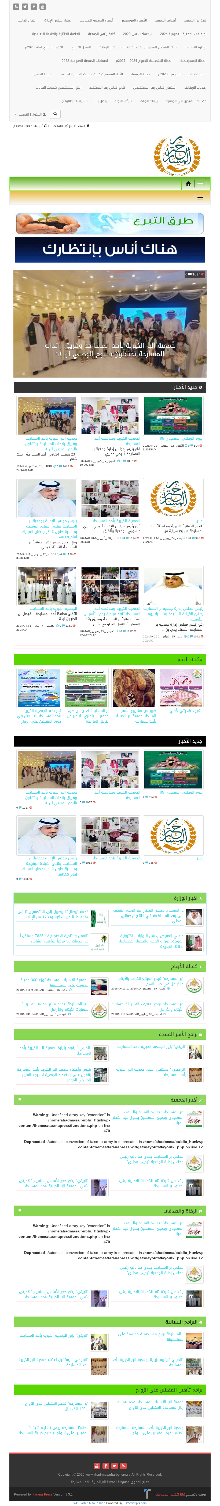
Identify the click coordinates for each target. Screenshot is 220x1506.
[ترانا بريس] (147, 1494)
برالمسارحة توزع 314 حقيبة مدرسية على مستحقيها (151, 1337)
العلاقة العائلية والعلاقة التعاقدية (56, 34)
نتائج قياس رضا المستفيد (107, 88)
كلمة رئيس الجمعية (101, 34)
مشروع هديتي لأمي (187, 710)
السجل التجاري (81, 47)
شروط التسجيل (42, 74)
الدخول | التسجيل (29, 114)
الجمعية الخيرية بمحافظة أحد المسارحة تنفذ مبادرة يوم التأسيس (112, 611)
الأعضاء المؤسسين (134, 20)
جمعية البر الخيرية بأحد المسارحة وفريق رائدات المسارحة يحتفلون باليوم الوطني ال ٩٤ (110, 349)
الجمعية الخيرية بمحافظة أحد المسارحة (117, 441)
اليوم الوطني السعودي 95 (182, 438)
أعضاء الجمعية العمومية (96, 20)
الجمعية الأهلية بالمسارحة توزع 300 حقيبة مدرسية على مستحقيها (54, 982)
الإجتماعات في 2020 (137, 34)
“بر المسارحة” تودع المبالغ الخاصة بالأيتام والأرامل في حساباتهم (151, 981)
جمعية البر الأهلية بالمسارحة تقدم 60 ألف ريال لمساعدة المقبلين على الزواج (150, 1405)
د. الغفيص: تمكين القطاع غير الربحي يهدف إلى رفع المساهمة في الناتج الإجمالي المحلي (148, 916)
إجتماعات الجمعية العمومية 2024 (183, 34)
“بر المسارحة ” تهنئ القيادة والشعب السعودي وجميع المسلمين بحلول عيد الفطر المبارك (148, 1118)
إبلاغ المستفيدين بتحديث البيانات (58, 88)
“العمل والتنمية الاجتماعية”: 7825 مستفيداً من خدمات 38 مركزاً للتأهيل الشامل (54, 938)
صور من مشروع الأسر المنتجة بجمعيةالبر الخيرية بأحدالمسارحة (136, 716)
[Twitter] (25, 7)
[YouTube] (42, 7)
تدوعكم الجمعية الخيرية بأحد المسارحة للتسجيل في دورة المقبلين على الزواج (39, 716)
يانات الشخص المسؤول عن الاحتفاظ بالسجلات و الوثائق (138, 47)
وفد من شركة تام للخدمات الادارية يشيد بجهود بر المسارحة (151, 1183)
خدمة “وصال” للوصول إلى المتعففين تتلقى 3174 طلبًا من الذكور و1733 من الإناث (53, 914)
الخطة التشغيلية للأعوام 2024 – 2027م (144, 61)
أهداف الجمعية (165, 20)
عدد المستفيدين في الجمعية (186, 101)
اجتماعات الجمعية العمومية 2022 (85, 61)
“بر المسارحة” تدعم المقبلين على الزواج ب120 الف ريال (57, 1406)
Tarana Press (42, 1494)
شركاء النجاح (123, 101)
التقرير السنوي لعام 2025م (44, 47)
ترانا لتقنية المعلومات (170, 1494)
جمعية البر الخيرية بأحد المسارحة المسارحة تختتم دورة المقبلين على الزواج (150, 1430)
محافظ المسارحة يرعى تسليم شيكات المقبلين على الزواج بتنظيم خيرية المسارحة (54, 1430)
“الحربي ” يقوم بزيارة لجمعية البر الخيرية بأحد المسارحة (55, 1050)
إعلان (200, 521)
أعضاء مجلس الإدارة (57, 20)
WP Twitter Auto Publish (89, 1503)
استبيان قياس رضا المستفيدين (154, 88)
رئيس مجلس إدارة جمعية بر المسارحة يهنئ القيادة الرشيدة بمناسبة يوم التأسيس (173, 614)
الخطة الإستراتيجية (193, 61)
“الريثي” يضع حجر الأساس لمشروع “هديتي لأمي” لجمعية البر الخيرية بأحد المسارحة (54, 1183)
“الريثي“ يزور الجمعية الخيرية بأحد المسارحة (151, 1046)
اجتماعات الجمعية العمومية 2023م (182, 74)
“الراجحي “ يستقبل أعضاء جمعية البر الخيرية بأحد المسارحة (151, 1072)
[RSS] (16, 7)
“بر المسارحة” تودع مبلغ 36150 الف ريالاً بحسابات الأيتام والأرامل (55, 1007)
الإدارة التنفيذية (195, 47)
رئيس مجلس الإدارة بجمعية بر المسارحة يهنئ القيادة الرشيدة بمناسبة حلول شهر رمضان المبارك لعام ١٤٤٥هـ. (49, 529)
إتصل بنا (101, 101)
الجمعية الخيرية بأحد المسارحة (116, 521)
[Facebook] (34, 7)
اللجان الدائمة (27, 20)
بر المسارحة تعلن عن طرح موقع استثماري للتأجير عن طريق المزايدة (88, 716)
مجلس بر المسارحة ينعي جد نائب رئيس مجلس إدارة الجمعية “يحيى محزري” (152, 1159)
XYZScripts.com (135, 1503)
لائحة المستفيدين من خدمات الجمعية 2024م (92, 74)
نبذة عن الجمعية (195, 20)
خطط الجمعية (140, 74)
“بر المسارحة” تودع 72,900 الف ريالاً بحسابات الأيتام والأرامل (148, 1007)
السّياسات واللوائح (74, 101)
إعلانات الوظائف (195, 88)
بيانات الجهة (149, 101)
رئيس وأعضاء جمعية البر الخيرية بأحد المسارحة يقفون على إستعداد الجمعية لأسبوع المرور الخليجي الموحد (54, 1075)
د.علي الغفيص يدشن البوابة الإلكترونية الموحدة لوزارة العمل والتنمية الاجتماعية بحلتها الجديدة (151, 941)
